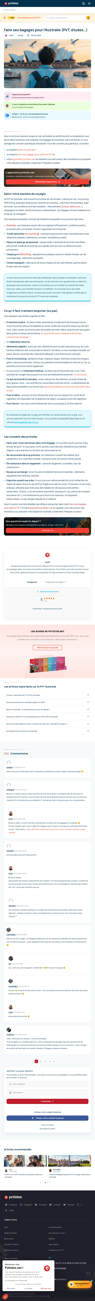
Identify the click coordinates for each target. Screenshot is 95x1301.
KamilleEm (11, 934)
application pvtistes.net (23, 159)
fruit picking (32, 233)
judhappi (10, 789)
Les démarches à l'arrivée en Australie (21, 731)
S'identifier (46, 1101)
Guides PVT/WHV (11, 1244)
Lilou (11, 819)
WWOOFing (25, 254)
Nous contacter (10, 1258)
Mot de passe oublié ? (47, 1129)
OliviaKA (10, 851)
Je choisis (28, 1288)
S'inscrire (46, 530)
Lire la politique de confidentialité (16, 1280)
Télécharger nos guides (47, 647)
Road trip (11, 225)
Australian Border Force (26, 422)
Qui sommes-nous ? (57, 1233)
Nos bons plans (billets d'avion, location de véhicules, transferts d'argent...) (37, 724)
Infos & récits (9, 10)
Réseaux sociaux (11, 1250)
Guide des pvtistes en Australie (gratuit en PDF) (25, 702)
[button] (5, 1297)
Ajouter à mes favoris (49, 591)
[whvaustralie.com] (57, 1279)
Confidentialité (55, 1227)
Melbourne (75, 206)
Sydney (65, 206)
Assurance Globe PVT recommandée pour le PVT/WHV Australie (32, 716)
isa (10, 963)
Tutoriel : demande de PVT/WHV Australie (23, 695)
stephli (10, 767)
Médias (52, 1239)
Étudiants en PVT (56, 1250)
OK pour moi (45, 1288)
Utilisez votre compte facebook (50, 1118)
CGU (6, 1227)
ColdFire (10, 1034)
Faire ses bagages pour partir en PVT (35, 154)
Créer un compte (47, 1125)
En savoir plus (80, 374)
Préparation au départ (55, 582)
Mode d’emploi (10, 1233)
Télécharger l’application (46, 182)
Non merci (11, 1288)
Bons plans (9, 1239)
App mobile (53, 1244)
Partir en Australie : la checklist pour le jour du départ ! (28, 709)
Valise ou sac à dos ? (27, 149)
